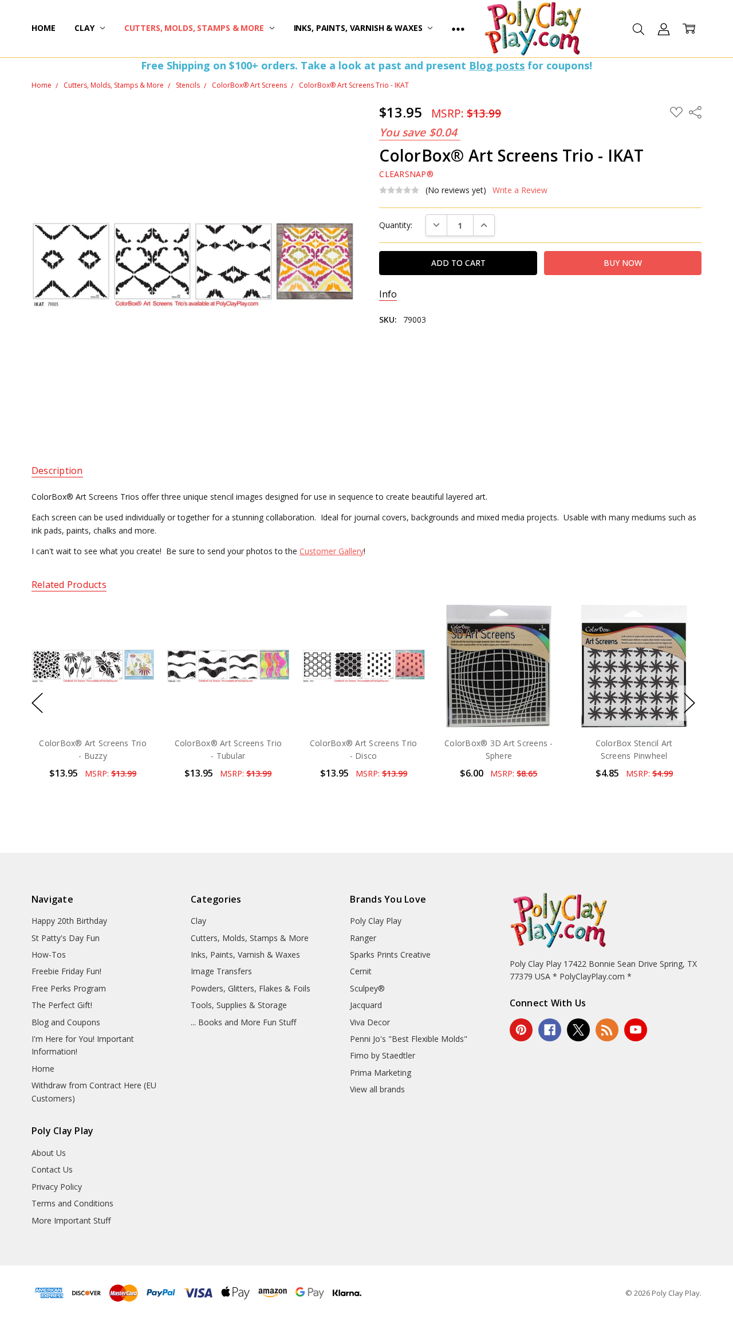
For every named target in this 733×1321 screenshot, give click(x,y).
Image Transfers (221, 971)
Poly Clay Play (375, 920)
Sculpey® (367, 988)
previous (37, 703)
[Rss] (607, 1029)
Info (388, 294)
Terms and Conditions (72, 1203)
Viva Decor (370, 1022)
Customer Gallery (331, 551)
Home (43, 27)
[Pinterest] (521, 1029)
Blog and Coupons (65, 1022)
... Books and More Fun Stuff (243, 1022)
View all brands (377, 1089)
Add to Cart (92, 677)
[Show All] (458, 28)
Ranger (363, 937)
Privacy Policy (56, 1186)
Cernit (361, 971)
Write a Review (519, 190)
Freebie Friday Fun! (66, 971)
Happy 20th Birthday (69, 920)
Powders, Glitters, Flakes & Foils (250, 988)
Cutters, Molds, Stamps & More (195, 27)
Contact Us (52, 1169)
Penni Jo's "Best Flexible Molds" (408, 1038)
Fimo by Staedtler (382, 1055)
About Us (48, 1152)
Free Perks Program (68, 988)
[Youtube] (635, 1029)
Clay (85, 27)
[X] (578, 1029)
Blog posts (497, 65)
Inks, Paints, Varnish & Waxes (359, 27)
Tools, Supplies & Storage (239, 1004)
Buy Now (92, 702)
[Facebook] (549, 1029)
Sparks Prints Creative (390, 954)
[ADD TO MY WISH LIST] (133, 643)
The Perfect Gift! (61, 1004)
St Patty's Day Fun (65, 937)
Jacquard (366, 1004)
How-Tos (48, 954)
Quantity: (395, 224)
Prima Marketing (380, 1072)
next (689, 703)
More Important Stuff (71, 1220)
